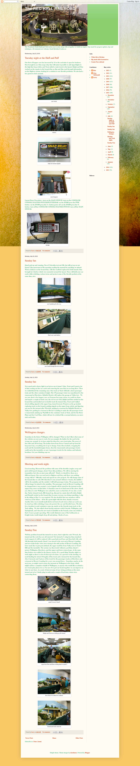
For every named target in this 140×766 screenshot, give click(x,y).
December (111, 95)
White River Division (97, 57)
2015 (107, 93)
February (111, 157)
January (110, 162)
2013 (107, 170)
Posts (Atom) (38, 741)
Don (94, 70)
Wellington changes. (35, 432)
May (109, 149)
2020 (107, 79)
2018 (107, 84)
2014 (107, 167)
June (109, 146)
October (110, 104)
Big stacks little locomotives (99, 59)
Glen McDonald (96, 74)
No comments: (46, 251)
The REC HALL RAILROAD (50, 8)
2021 (107, 76)
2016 (107, 90)
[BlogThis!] (56, 251)
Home (54, 738)
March (110, 155)
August (110, 111)
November (111, 100)
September (111, 107)
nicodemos (73, 753)
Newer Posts (29, 738)
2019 (107, 81)
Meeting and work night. (37, 464)
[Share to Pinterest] (62, 251)
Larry (95, 77)
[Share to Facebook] (60, 251)
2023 (107, 70)
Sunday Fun (31, 530)
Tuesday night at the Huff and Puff (42, 57)
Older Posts (79, 738)
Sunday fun (30, 260)
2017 (107, 87)
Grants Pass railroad (97, 62)
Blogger (87, 753)
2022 (107, 73)
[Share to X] (58, 251)
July (109, 116)
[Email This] (54, 251)
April (110, 152)
